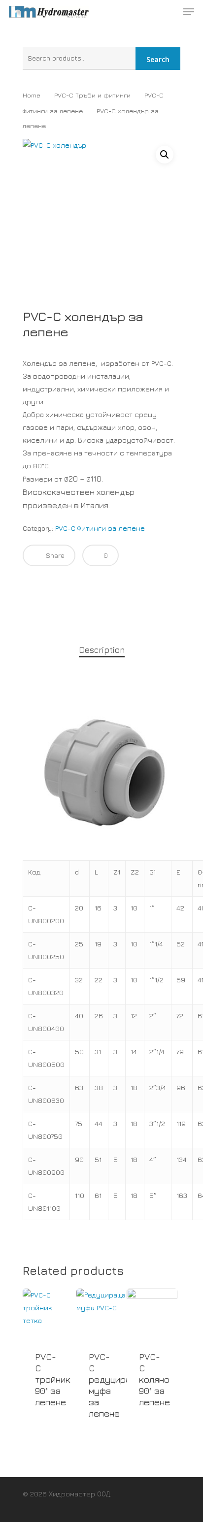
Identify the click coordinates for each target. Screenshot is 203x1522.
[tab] (101, 650)
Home (31, 95)
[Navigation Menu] (188, 12)
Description (102, 650)
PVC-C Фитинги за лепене (100, 528)
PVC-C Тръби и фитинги (92, 95)
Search (157, 59)
